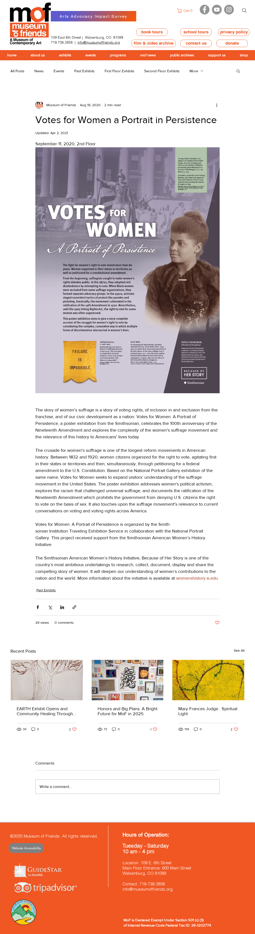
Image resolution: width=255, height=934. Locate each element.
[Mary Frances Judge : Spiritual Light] (208, 680)
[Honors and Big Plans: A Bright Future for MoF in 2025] (128, 680)
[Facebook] (204, 9)
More (194, 71)
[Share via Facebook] (37, 607)
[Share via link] (74, 607)
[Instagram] (229, 9)
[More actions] (217, 105)
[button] (186, 10)
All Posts (17, 71)
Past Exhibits (84, 71)
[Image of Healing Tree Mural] (47, 680)
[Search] (244, 10)
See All (239, 650)
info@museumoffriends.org (98, 42)
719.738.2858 (62, 42)
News (39, 71)
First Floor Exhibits (119, 71)
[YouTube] (217, 9)
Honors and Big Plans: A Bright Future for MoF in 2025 (127, 711)
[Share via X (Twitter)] (50, 607)
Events (59, 71)
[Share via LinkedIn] (62, 607)
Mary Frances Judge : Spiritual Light (207, 711)
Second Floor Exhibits (162, 71)
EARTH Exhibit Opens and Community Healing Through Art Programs (45, 711)
